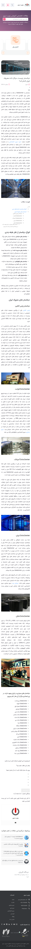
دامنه (13, 900)
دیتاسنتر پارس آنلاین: (17, 213)
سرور (26, 85)
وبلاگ (13, 917)
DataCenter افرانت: (17, 216)
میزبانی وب (15, 583)
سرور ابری (12, 908)
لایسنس (12, 914)
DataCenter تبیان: (17, 221)
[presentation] (3, 52)
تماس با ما (12, 919)
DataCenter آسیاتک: (17, 218)
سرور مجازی (11, 905)
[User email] (15, 823)
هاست (12, 902)
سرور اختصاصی (11, 911)
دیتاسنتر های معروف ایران (20, 212)
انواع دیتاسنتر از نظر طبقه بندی (19, 209)
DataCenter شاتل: (17, 223)
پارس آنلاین (26, 310)
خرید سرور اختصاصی (15, 142)
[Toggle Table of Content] (28, 207)
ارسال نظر (25, 791)
